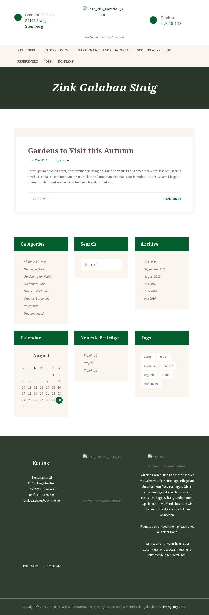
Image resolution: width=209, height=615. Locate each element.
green (164, 356)
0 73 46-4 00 (47, 495)
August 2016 (152, 276)
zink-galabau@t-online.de (42, 500)
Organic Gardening (37, 298)
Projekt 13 (90, 370)
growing (149, 365)
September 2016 (154, 269)
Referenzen (31, 306)
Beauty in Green (35, 269)
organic (149, 375)
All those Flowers (35, 262)
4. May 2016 (39, 160)
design (148, 356)
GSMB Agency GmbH (173, 607)
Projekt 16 (90, 355)
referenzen (151, 383)
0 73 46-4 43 (171, 23)
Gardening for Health (38, 276)
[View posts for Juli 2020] (24, 356)
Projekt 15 (90, 363)
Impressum (30, 566)
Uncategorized (34, 313)
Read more (172, 198)
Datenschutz (52, 566)
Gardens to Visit (34, 284)
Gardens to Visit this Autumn (81, 150)
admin (64, 160)
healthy (168, 365)
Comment (39, 198)
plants (166, 375)
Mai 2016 (150, 298)
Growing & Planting (37, 291)
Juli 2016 (150, 284)
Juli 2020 (150, 262)
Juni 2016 (150, 291)
